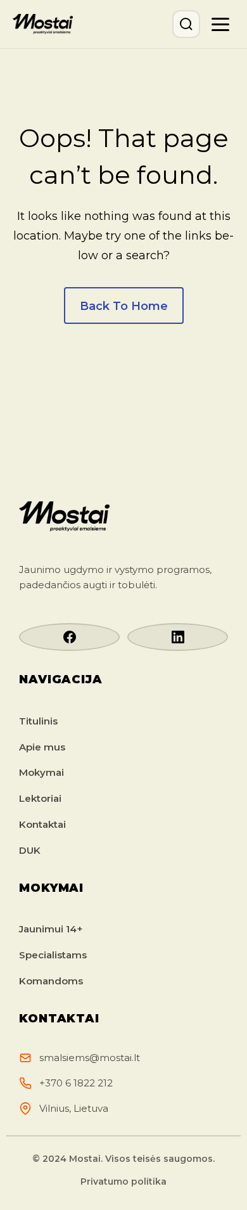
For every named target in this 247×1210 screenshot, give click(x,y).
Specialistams (53, 955)
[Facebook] (69, 637)
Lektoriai (40, 798)
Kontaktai (42, 824)
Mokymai (41, 772)
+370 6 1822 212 (76, 1083)
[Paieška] (186, 24)
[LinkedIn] (177, 637)
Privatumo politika (123, 1181)
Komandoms (51, 981)
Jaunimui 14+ (51, 929)
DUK (30, 850)
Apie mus (42, 747)
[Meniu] (220, 24)
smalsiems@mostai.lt (89, 1058)
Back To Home (124, 306)
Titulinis (38, 721)
